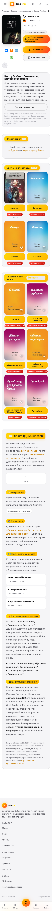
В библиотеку (38, 57)
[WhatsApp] (11, 58)
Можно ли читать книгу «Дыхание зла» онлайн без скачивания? (26, 665)
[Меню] (5, 4)
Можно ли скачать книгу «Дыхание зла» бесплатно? (20, 623)
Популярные (8, 845)
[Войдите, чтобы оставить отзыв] (4, 65)
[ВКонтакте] (6, 51)
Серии (5, 834)
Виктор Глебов (40, 11)
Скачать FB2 (38, 49)
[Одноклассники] (11, 51)
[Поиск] (40, 4)
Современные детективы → (33, 278)
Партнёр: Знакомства (12, 887)
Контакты (6, 869)
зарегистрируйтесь (33, 150)
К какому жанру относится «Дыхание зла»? (22, 672)
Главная (5, 11)
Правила (6, 863)
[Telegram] (16, 51)
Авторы (36, 908)
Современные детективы (21, 11)
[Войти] (46, 4)
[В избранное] (21, 198)
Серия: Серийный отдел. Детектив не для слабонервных (34, 39)
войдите (13, 150)
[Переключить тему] (33, 4)
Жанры (15, 908)
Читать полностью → (26, 107)
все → (34, 168)
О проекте (7, 857)
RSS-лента (7, 881)
